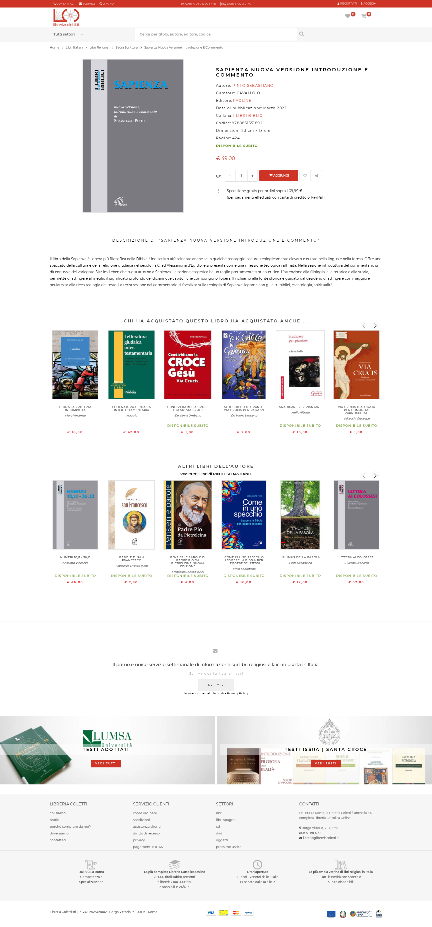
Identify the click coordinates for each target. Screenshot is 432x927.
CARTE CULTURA (238, 4)
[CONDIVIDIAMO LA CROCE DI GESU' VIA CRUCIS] (188, 366)
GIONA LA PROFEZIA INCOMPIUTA (75, 408)
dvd (219, 833)
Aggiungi (280, 175)
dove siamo (59, 833)
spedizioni (141, 820)
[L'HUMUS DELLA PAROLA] (300, 516)
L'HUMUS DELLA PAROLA (300, 557)
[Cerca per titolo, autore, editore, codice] (337, 34)
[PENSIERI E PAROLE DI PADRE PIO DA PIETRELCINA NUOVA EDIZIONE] (188, 516)
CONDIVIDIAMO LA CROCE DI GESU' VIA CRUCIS (187, 408)
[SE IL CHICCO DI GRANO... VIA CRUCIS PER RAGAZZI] (244, 366)
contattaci (58, 840)
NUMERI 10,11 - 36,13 (75, 557)
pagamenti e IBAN (148, 847)
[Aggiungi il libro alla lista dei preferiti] (305, 175)
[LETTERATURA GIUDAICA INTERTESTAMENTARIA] (131, 366)
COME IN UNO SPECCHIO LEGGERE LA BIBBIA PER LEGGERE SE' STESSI (244, 560)
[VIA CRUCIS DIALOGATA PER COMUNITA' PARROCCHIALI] (356, 366)
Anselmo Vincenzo (75, 563)
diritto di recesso (146, 833)
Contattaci (65, 4)
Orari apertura (257, 872)
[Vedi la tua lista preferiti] (348, 16)
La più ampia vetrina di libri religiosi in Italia (341, 872)
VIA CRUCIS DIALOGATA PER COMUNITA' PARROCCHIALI (356, 410)
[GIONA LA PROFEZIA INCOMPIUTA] (75, 366)
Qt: (218, 176)
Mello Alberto (300, 412)
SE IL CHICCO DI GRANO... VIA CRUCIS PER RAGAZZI (244, 408)
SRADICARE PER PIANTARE (300, 407)
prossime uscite (229, 847)
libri (219, 813)
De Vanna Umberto (188, 415)
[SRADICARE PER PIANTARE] (300, 366)
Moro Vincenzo (75, 415)
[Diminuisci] (230, 175)
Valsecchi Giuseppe (357, 418)
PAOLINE (242, 100)
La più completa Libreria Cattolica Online (174, 872)
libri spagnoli (227, 820)
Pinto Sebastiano (244, 569)
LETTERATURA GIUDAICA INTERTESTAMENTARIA (131, 408)
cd (218, 826)
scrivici (89, 4)
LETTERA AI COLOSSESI (356, 557)
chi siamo (58, 813)
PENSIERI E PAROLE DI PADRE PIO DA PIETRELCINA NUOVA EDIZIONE (188, 562)
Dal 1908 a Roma (91, 872)
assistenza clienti (147, 826)
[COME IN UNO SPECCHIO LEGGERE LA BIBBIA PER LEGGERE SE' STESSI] (244, 516)
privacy (139, 840)
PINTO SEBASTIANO (232, 474)
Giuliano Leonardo (356, 563)
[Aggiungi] (253, 175)
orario (108, 4)
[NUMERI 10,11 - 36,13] (75, 516)
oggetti (222, 840)
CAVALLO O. (249, 93)
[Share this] (316, 175)
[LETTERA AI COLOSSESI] (356, 516)
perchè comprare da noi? (70, 826)
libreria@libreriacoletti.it (321, 838)
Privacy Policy (237, 693)
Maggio (131, 415)
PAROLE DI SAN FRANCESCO (131, 559)
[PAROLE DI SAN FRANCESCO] (131, 516)
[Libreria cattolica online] (67, 18)
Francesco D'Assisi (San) (132, 566)
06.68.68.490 (310, 833)
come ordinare (145, 813)
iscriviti (216, 684)
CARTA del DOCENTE (200, 4)
